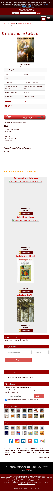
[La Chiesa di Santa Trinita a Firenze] (6, 410)
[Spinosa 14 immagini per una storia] (6, 433)
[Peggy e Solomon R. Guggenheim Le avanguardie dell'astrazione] (30, 433)
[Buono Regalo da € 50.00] (36, 410)
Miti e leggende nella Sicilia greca (26, 178)
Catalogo (12, 466)
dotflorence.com (35, 488)
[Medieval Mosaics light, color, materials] (18, 416)
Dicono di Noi (26, 467)
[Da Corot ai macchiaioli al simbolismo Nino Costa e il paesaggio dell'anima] (24, 427)
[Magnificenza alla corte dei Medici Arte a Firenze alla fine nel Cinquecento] (36, 416)
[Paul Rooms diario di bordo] (36, 433)
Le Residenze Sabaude (25, 217)
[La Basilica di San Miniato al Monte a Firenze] (24, 416)
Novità (34, 467)
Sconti (30, 470)
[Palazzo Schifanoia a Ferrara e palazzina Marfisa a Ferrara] (18, 427)
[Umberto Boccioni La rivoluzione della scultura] (42, 410)
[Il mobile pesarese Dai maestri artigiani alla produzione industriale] (12, 416)
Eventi (39, 466)
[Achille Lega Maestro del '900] (30, 410)
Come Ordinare (16, 467)
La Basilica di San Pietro (25, 295)
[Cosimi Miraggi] (42, 433)
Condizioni (27, 466)
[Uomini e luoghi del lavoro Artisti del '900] (12, 427)
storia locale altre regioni (24, 23)
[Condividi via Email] (42, 441)
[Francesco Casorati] (42, 427)
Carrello (34, 466)
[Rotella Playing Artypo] (18, 433)
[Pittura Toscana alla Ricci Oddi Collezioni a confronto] (42, 416)
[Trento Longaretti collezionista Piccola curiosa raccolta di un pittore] (30, 427)
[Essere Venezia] (18, 410)
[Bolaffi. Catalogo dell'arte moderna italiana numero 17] (36, 427)
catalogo (12, 23)
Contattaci (24, 470)
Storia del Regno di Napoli (25, 256)
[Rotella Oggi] (24, 433)
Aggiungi (33, 117)
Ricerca (45, 466)
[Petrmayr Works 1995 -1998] (12, 433)
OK (30, 6)
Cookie (39, 467)
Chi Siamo (19, 466)
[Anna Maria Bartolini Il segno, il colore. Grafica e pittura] (6, 427)
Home (7, 466)
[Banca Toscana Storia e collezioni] (24, 410)
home (5, 23)
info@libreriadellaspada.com (26, 484)
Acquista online (27, 213)
